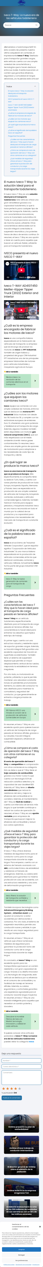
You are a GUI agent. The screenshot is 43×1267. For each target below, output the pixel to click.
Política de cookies (9, 1264)
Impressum (36, 1264)
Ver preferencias (21, 1260)
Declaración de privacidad (23, 1264)
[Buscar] (36, 24)
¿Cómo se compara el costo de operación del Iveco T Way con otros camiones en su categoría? (23, 153)
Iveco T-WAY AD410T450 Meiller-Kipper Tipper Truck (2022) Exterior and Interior (21, 107)
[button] (40, 1227)
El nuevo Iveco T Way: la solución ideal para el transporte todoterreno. (21, 93)
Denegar (21, 1255)
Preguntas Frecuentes (16, 136)
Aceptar (21, 1249)
